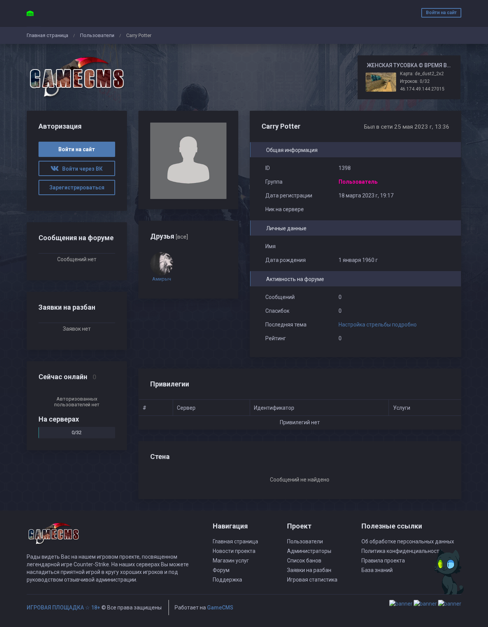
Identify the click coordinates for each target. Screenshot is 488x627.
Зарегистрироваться (76, 187)
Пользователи (97, 35)
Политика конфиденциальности (401, 551)
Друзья (169, 236)
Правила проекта (383, 561)
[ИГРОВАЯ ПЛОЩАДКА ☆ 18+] (77, 77)
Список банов (304, 561)
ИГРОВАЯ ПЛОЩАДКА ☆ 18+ (63, 607)
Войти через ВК (81, 169)
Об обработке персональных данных (407, 541)
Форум (221, 570)
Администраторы (309, 551)
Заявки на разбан (309, 570)
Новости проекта (234, 551)
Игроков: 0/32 (415, 81)
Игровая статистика (312, 580)
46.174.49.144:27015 (422, 89)
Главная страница (47, 35)
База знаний (377, 570)
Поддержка (227, 580)
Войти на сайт (441, 12)
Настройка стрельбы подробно (378, 325)
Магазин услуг (231, 561)
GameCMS (220, 607)
